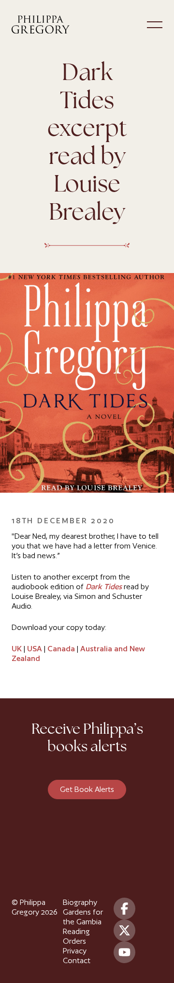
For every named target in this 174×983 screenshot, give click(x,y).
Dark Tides (104, 586)
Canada (61, 648)
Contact (76, 960)
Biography (80, 902)
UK (17, 648)
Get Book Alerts (87, 789)
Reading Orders (76, 936)
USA (34, 648)
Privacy (75, 950)
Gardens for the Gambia (83, 916)
